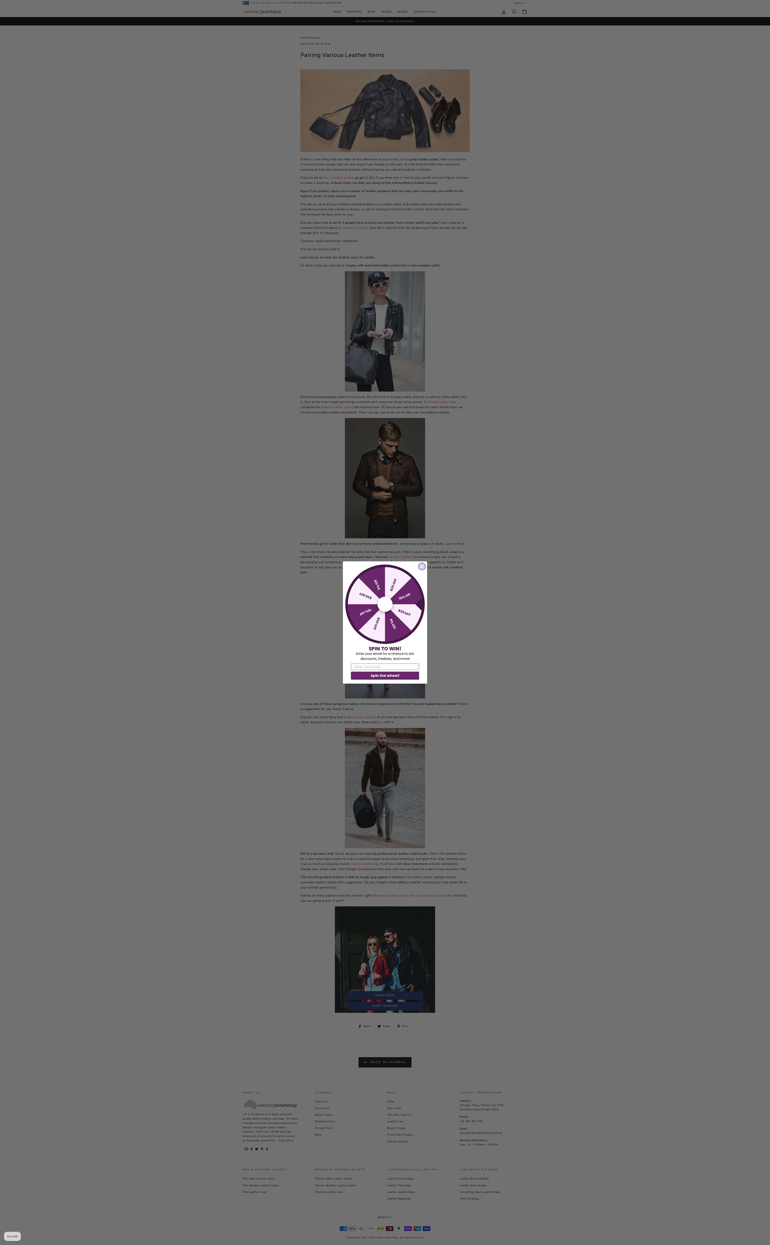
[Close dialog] (422, 566)
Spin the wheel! (385, 675)
